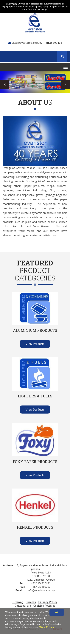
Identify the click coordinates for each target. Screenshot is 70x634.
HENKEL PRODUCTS (35, 527)
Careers (31, 602)
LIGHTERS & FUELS (35, 395)
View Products (35, 344)
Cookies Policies (44, 605)
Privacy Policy (47, 602)
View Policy (46, 627)
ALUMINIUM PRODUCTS (35, 330)
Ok (56, 612)
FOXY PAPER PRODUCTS (35, 461)
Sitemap (17, 602)
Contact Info (23, 605)
